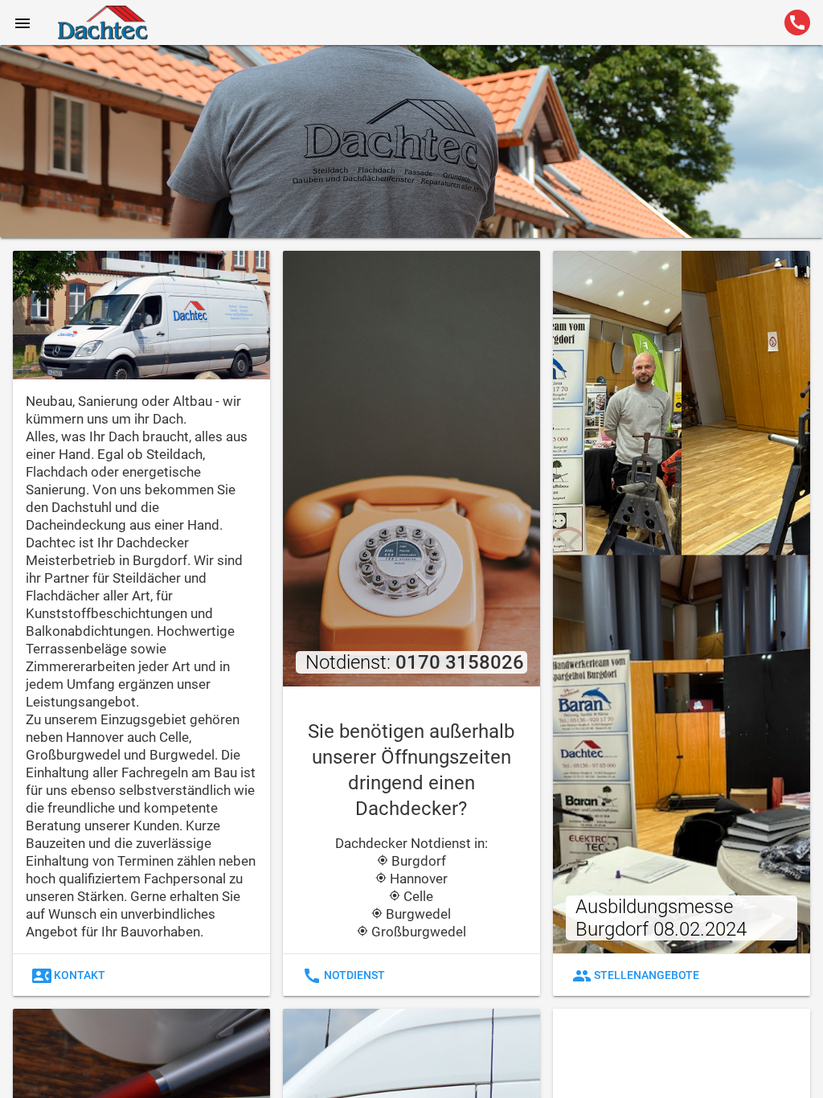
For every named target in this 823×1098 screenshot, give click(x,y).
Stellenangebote (635, 975)
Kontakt (68, 975)
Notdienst (343, 975)
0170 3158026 (459, 662)
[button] (22, 22)
